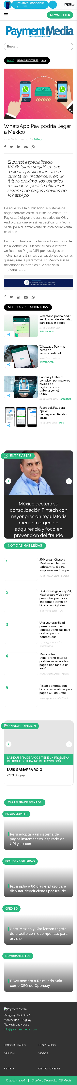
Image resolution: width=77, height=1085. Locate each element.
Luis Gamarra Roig (24, 770)
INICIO (10, 60)
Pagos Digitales (27, 60)
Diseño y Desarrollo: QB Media (51, 1080)
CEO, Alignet (16, 775)
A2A (43, 60)
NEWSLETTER (60, 15)
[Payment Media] (40, 27)
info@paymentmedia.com (20, 1029)
